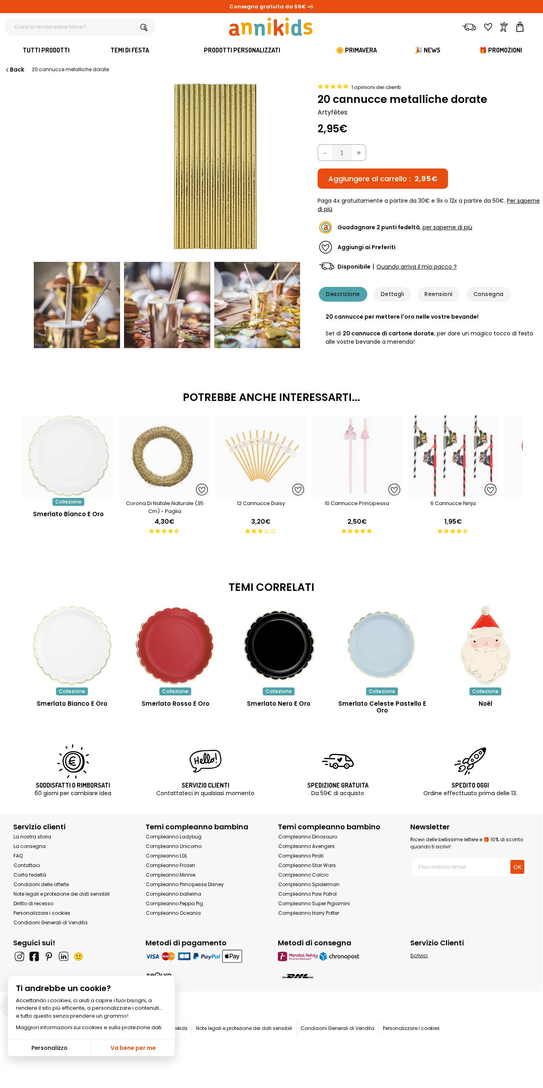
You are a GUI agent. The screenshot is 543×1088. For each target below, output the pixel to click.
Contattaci (27, 865)
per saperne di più (447, 227)
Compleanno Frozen (170, 865)
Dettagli (392, 294)
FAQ (18, 855)
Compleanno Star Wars (307, 865)
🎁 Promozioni (500, 50)
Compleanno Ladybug (174, 836)
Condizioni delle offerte (41, 884)
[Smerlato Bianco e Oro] (68, 494)
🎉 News (427, 50)
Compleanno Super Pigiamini (314, 903)
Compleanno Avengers (306, 846)
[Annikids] (270, 26)
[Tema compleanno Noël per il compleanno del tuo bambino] (485, 645)
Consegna (488, 294)
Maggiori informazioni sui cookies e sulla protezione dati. (89, 1027)
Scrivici (419, 955)
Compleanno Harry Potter (308, 913)
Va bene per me (133, 1048)
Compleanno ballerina (173, 894)
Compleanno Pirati (301, 855)
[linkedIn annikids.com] (63, 956)
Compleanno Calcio (303, 874)
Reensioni (438, 294)
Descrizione (343, 294)
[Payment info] (205, 956)
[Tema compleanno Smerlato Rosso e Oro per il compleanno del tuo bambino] (175, 645)
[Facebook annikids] (34, 956)
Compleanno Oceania (173, 913)
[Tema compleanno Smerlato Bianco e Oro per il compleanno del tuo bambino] (72, 645)
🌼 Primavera (356, 50)
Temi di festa (130, 50)
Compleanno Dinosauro (307, 836)
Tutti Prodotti (46, 50)
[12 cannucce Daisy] (261, 494)
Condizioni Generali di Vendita (50, 922)
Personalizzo (49, 1048)
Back (17, 70)
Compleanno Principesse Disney (185, 884)
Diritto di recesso (33, 903)
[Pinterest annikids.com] (49, 956)
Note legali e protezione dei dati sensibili (62, 894)
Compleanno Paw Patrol (307, 894)
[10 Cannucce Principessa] (357, 494)
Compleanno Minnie (170, 874)
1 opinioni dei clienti (376, 87)
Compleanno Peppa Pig (174, 903)
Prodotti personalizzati (242, 50)
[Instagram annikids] (19, 956)
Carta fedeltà (30, 874)
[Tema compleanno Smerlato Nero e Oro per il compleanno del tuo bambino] (278, 645)
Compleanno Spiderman (308, 884)
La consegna (30, 846)
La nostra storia (32, 836)
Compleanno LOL (166, 855)
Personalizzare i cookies (42, 913)
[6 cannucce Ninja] (453, 494)
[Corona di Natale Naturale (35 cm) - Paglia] (164, 494)
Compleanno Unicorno (174, 846)
